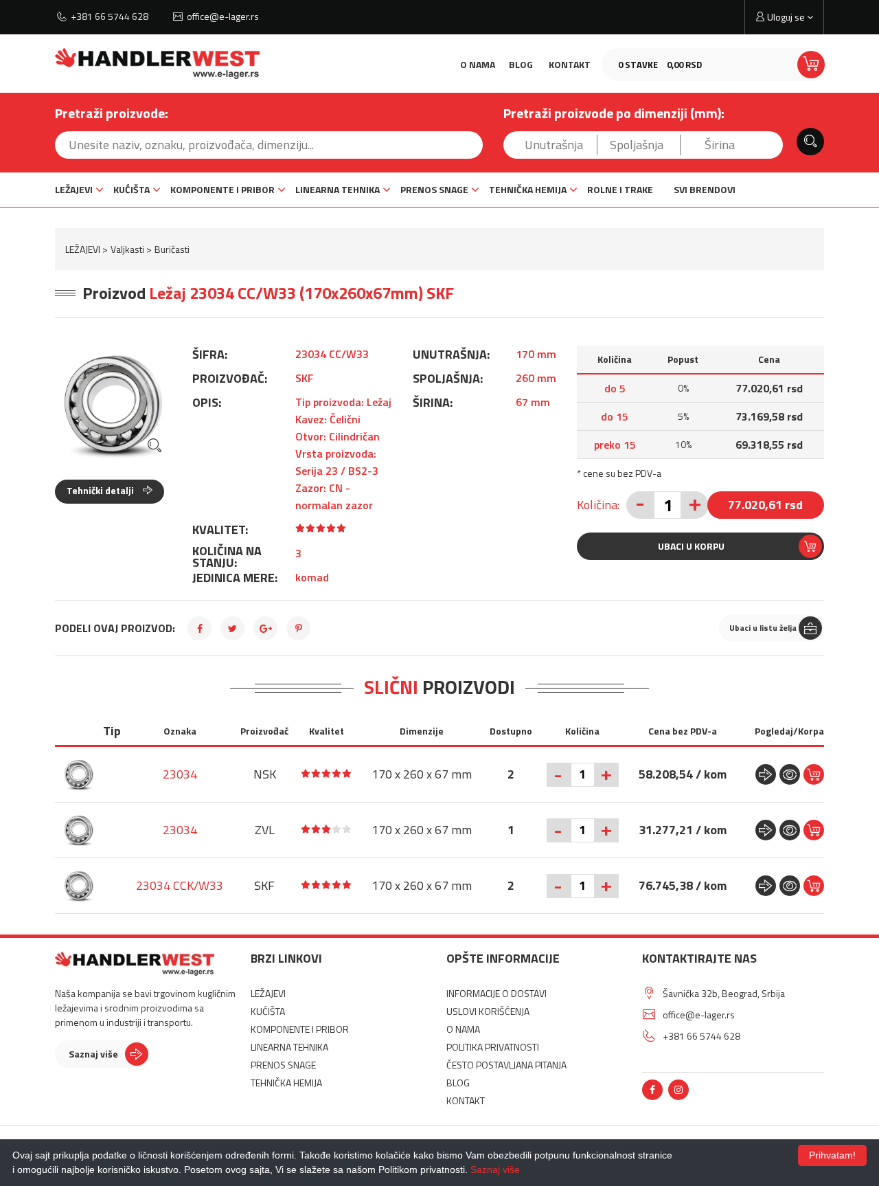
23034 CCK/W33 (179, 885)
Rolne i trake (620, 189)
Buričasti (172, 249)
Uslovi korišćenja (487, 1011)
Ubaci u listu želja (763, 627)
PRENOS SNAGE (434, 189)
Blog (521, 64)
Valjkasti (127, 249)
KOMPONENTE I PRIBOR (222, 189)
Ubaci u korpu (691, 546)
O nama (477, 64)
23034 (180, 774)
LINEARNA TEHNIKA (337, 189)
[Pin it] (298, 628)
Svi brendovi (704, 189)
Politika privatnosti (492, 1047)
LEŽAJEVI (74, 189)
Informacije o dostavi (496, 993)
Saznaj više (93, 1054)
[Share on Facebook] (199, 628)
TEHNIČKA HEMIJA (528, 189)
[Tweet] (232, 628)
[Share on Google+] (265, 628)
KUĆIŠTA (131, 189)
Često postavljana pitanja (506, 1065)
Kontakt (570, 64)
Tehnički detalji (101, 490)
